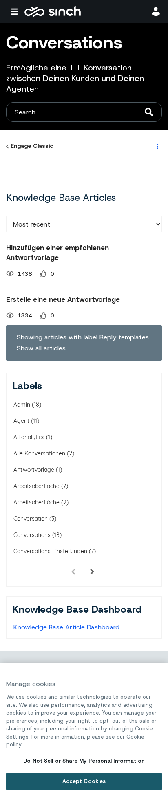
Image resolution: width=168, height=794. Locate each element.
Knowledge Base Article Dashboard (66, 627)
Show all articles (41, 348)
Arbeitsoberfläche (36, 486)
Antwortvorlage (33, 469)
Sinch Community (52, 11)
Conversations (32, 535)
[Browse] (16, 11)
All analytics (28, 437)
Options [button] (156, 146)
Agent (21, 420)
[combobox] (84, 112)
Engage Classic (32, 146)
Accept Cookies (84, 781)
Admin (21, 404)
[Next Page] (92, 571)
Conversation (30, 518)
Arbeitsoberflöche (36, 502)
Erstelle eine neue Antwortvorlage (63, 299)
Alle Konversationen (39, 453)
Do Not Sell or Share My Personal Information (84, 760)
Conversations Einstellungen (50, 551)
